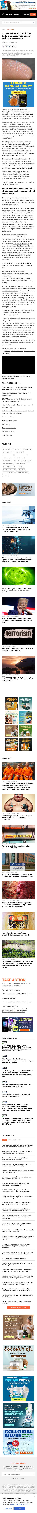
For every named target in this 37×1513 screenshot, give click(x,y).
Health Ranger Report (9, 1038)
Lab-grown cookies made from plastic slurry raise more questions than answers (17, 1177)
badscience (31, 50)
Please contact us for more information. (13, 1012)
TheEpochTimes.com (9, 428)
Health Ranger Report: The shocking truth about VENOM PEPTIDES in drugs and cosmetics (17, 817)
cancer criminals (13, 52)
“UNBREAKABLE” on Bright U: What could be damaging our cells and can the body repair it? (15, 1190)
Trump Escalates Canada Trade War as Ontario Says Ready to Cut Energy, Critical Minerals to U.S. (17, 1283)
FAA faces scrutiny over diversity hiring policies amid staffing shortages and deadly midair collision (18, 679)
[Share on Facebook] (9, 46)
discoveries (5, 53)
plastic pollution (6, 54)
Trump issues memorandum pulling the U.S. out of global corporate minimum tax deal (17, 620)
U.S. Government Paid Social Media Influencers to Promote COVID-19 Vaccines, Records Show (16, 1209)
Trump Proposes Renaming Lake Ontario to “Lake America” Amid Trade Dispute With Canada (16, 1203)
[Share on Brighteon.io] (6, 46)
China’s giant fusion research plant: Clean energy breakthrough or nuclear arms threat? (17, 590)
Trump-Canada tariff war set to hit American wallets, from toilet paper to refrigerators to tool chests (17, 1276)
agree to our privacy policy (19, 1504)
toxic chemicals (8, 472)
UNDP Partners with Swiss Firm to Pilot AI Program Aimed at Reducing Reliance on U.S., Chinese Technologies (17, 1217)
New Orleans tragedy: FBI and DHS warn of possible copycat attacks (17, 649)
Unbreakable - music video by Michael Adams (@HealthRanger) (16, 1095)
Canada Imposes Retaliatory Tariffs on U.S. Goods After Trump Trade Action (17, 1264)
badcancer (7, 50)
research (25, 54)
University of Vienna (11, 146)
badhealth (12, 50)
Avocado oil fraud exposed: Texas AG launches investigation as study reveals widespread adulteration (16, 1245)
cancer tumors (21, 52)
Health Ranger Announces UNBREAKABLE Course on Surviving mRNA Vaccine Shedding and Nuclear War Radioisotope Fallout (17, 1073)
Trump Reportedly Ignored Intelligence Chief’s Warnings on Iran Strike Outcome (15, 1184)
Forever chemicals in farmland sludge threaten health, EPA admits (16, 847)
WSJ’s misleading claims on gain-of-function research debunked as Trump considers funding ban (16, 529)
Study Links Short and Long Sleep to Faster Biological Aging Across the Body (15, 1158)
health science (21, 53)
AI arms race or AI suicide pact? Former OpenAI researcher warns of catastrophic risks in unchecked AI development (17, 560)
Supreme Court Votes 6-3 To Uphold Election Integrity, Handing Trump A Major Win (18, 1230)
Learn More (8, 1508)
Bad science (10, 29)
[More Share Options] (15, 46)
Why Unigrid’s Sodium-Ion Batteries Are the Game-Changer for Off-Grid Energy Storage (17, 1152)
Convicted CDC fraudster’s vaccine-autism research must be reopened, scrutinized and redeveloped (17, 1270)
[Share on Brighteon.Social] (3, 46)
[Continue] (33, 1474)
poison (11, 54)
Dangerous (27, 52)
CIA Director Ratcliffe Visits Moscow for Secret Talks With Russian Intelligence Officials (17, 1197)
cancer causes (5, 52)
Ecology (9, 53)
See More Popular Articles (18, 1307)
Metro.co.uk (6, 424)
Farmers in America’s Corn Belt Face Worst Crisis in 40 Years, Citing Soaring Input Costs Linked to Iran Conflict (18, 1237)
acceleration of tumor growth (22, 168)
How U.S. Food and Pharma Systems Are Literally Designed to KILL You (16, 1085)
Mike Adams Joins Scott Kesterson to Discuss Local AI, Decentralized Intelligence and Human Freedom (18, 1061)
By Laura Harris (6, 42)
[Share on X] (12, 46)
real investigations (18, 54)
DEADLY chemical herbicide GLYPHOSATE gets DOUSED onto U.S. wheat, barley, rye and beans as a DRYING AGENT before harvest (17, 964)
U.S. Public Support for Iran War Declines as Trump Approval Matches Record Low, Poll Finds (17, 1224)
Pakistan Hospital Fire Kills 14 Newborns (14, 1258)
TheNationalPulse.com (9, 420)
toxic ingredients (11, 55)
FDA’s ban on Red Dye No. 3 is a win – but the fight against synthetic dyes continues (17, 875)
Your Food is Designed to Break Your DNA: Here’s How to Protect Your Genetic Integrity (16, 1165)
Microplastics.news (11, 340)
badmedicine (19, 50)
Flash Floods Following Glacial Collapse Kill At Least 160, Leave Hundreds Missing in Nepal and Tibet (17, 1253)
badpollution (25, 50)
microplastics (28, 53)
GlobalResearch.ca (8, 431)
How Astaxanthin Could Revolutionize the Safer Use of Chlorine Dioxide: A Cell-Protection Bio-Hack (17, 1145)
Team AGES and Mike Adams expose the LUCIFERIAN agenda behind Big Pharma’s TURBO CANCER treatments (17, 904)
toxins (17, 55)
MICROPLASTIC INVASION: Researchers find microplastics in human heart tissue (17, 280)
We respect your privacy (18, 1478)
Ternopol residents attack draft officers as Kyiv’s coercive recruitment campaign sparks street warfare (17, 1289)
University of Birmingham (21, 244)
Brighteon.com (7, 435)
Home (3, 29)
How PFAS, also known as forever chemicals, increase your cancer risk (15, 934)
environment (15, 53)
